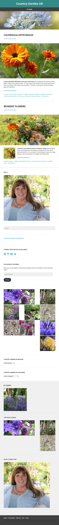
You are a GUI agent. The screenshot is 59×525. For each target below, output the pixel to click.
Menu (30, 9)
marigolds (28, 96)
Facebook (11, 255)
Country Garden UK (29, 3)
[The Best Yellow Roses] (47, 343)
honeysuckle (35, 161)
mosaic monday (35, 96)
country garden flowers (10, 96)
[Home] (11, 312)
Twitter (15, 255)
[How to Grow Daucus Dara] (11, 327)
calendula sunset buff (46, 94)
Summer (11, 161)
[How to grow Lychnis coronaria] (27, 327)
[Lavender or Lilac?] (47, 312)
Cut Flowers (20, 94)
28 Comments (45, 96)
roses (5, 163)
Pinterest (5, 255)
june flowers (42, 161)
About (6, 518)
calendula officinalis (33, 94)
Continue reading (10, 91)
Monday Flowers (15, 106)
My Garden (11, 518)
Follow (7, 280)
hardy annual (21, 96)
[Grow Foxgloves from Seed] (47, 296)
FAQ (23, 518)
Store (27, 518)
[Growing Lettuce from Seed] (32, 312)
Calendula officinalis (18, 35)
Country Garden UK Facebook (14, 238)
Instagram (8, 255)
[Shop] (27, 296)
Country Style (12, 94)
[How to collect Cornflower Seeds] (11, 296)
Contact (18, 518)
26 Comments (11, 163)
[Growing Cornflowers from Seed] (47, 327)
